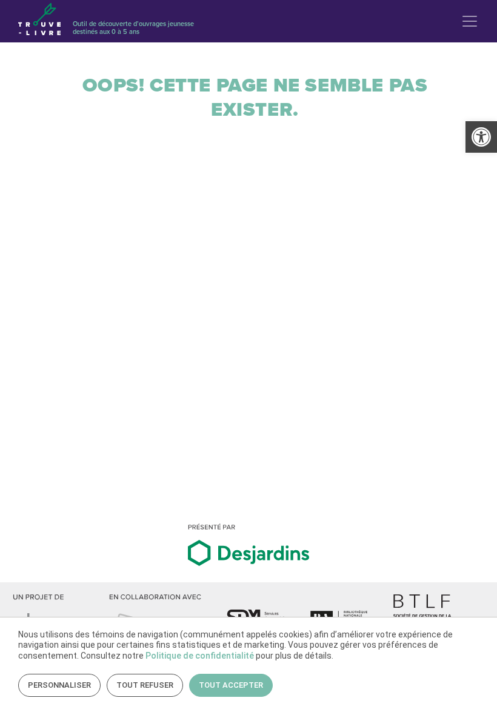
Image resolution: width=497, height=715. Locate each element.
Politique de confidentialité (199, 655)
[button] (481, 137)
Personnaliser (59, 685)
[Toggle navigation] (470, 21)
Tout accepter (231, 685)
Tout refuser (144, 685)
